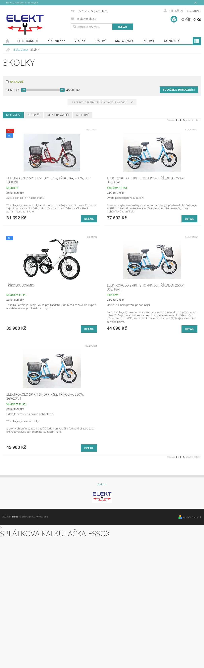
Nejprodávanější (58, 115)
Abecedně (82, 115)
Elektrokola (27, 41)
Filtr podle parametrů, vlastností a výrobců (100, 102)
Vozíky (80, 41)
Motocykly (124, 41)
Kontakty (171, 41)
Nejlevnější (13, 115)
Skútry (100, 41)
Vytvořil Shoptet (192, 517)
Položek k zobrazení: (179, 89)
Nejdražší (34, 115)
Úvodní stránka (8, 40)
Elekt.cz (102, 484)
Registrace (194, 11)
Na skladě (17, 81)
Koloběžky (56, 41)
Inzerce (149, 41)
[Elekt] (36, 25)
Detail (89, 219)
